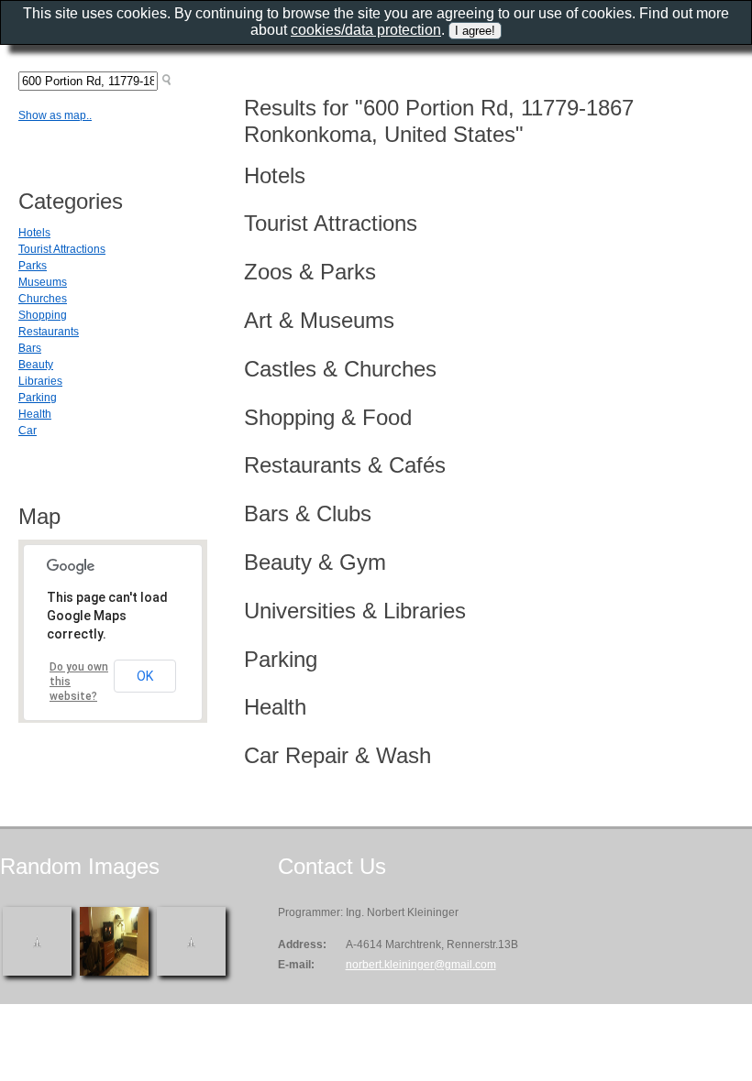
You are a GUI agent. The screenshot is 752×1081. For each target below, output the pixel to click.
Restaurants (48, 331)
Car (27, 430)
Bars (29, 348)
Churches (42, 298)
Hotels (34, 232)
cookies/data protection (366, 30)
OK (145, 676)
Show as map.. (55, 115)
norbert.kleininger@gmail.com (421, 964)
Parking (37, 397)
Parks (32, 265)
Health (34, 414)
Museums (42, 282)
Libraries (40, 381)
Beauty (35, 364)
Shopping (42, 315)
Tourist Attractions (61, 249)
